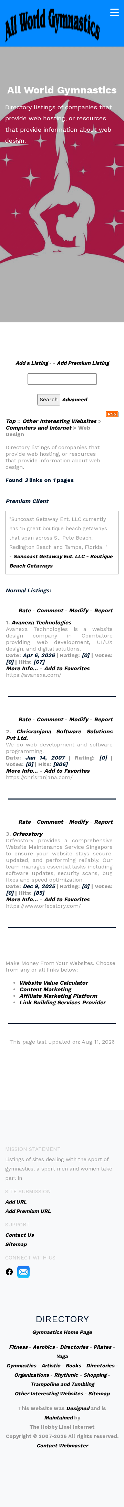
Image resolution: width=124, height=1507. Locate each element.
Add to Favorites (67, 668)
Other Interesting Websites (59, 421)
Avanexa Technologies (41, 622)
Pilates (102, 1347)
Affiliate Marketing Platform (58, 996)
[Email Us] (23, 1271)
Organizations (31, 1375)
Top (11, 421)
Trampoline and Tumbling (62, 1384)
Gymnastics (21, 1366)
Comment (50, 610)
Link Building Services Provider (62, 1002)
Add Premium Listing (83, 363)
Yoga (62, 1356)
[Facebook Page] (9, 1271)
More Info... (22, 668)
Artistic (50, 1366)
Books (73, 1366)
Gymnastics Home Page (62, 1332)
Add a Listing (32, 363)
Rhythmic (66, 1375)
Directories (74, 1347)
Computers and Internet (38, 427)
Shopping (94, 1375)
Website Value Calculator (53, 982)
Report (103, 610)
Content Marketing (45, 989)
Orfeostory (27, 834)
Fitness (18, 1347)
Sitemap (99, 1393)
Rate (24, 610)
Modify (78, 610)
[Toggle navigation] (114, 12)
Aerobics (44, 1347)
